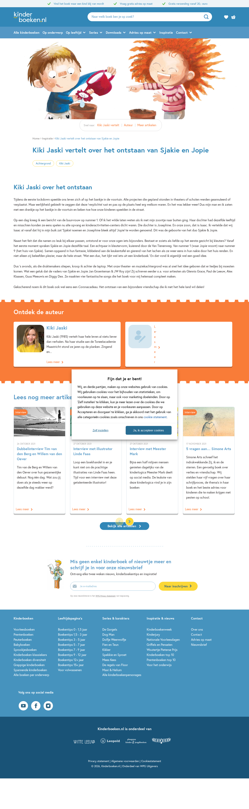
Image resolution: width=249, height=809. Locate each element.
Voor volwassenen (70, 670)
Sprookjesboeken (25, 650)
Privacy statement (98, 761)
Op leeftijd (73, 32)
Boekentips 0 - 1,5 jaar (72, 629)
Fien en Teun (110, 644)
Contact (182, 32)
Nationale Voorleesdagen (163, 639)
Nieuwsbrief (199, 644)
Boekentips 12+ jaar (71, 660)
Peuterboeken (23, 639)
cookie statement (155, 417)
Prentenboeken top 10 (161, 660)
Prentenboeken (23, 634)
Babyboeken (22, 644)
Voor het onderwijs (159, 665)
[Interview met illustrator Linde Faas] (96, 460)
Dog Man (108, 634)
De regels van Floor (115, 665)
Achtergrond (43, 163)
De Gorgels (109, 629)
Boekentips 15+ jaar (71, 665)
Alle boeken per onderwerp (31, 675)
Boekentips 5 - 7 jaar (71, 644)
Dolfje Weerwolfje (114, 639)
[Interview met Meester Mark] (152, 460)
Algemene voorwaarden (125, 761)
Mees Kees (109, 660)
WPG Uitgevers (149, 766)
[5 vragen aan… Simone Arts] (208, 460)
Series (93, 32)
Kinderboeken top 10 (160, 655)
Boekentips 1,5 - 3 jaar (72, 634)
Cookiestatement (151, 761)
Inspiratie (166, 32)
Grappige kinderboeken (29, 665)
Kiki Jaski (64, 163)
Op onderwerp (53, 32)
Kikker (106, 650)
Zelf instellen (100, 430)
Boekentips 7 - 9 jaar (71, 650)
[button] (129, 521)
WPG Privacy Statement (106, 596)
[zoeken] (207, 16)
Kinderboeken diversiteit (30, 660)
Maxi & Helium (112, 670)
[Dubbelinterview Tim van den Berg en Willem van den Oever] (39, 460)
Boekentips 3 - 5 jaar (71, 639)
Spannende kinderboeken (30, 670)
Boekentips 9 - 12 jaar (72, 655)
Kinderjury (153, 634)
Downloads (113, 32)
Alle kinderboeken (26, 32)
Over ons (197, 629)
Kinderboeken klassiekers (30, 655)
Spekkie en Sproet (114, 655)
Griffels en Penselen (159, 644)
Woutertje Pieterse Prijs (162, 650)
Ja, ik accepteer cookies (148, 430)
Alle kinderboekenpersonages (121, 675)
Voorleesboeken (24, 629)
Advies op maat (140, 32)
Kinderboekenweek (159, 629)
